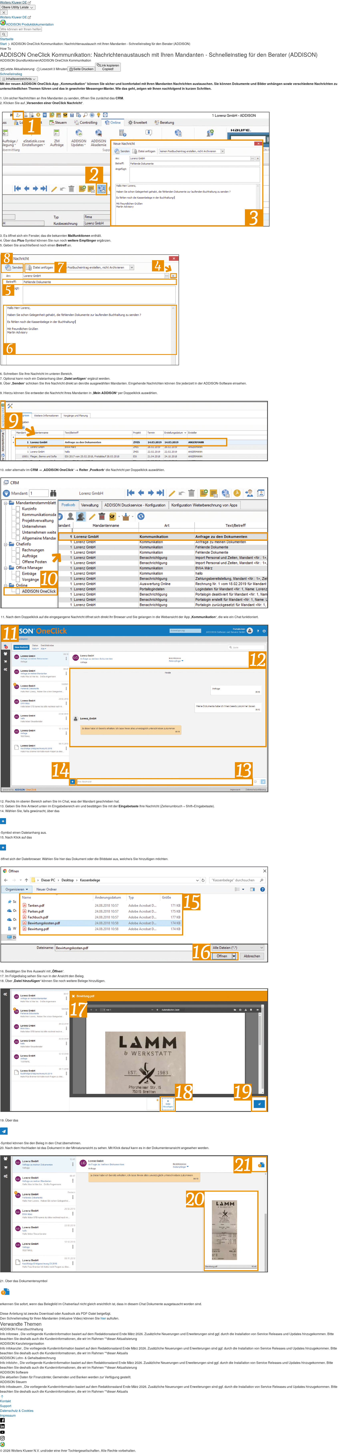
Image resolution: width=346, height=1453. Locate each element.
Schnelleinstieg (11, 74)
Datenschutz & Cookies (16, 1410)
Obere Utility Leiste (15, 7)
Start (3, 43)
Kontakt (5, 1401)
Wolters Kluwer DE (13, 2)
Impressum (8, 1415)
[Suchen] (4, 34)
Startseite (6, 39)
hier (103, 1318)
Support (5, 1405)
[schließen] (4, 12)
